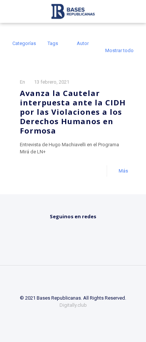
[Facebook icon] (63, 315)
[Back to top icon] (73, 281)
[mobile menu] (136, 11)
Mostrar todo (119, 50)
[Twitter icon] (73, 315)
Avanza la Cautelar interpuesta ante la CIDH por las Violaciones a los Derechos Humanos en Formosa (73, 112)
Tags (53, 43)
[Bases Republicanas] (73, 11)
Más (123, 171)
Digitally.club (73, 305)
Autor (83, 43)
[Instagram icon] (83, 315)
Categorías (24, 43)
